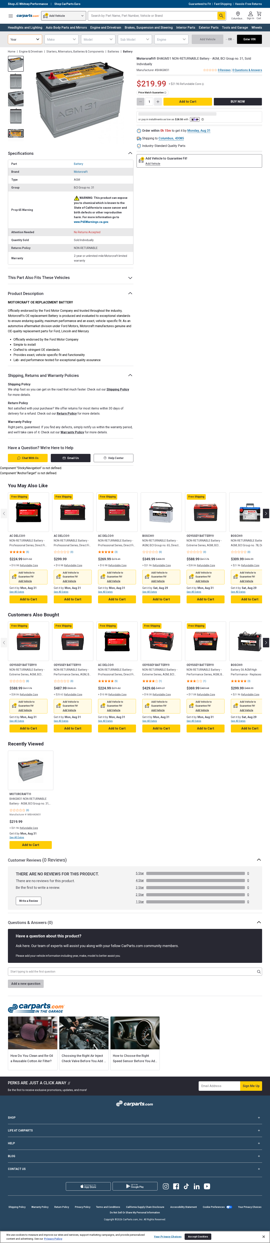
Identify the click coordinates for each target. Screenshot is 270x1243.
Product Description (25, 293)
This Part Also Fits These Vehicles (39, 277)
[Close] (263, 1236)
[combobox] (25, 39)
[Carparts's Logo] (28, 15)
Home (11, 51)
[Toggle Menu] (10, 16)
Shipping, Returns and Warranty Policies (43, 375)
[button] (25, 581)
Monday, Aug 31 (199, 130)
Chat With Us (30, 458)
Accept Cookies (198, 1236)
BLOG (11, 1156)
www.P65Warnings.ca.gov (91, 221)
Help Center (116, 458)
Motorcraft (81, 171)
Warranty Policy (72, 432)
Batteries (113, 51)
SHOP (12, 1117)
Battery (78, 163)
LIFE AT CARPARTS (20, 1130)
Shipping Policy (118, 389)
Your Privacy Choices (250, 1207)
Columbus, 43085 (171, 138)
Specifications (21, 153)
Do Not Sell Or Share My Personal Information (135, 1212)
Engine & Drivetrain (31, 51)
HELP (11, 1143)
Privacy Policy (82, 1207)
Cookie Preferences (214, 1207)
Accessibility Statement (183, 1207)
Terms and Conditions (108, 1207)
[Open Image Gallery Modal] (79, 100)
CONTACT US (17, 1169)
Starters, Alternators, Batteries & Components (75, 51)
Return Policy (67, 413)
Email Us (73, 458)
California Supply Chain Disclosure (145, 1207)
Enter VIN (250, 39)
